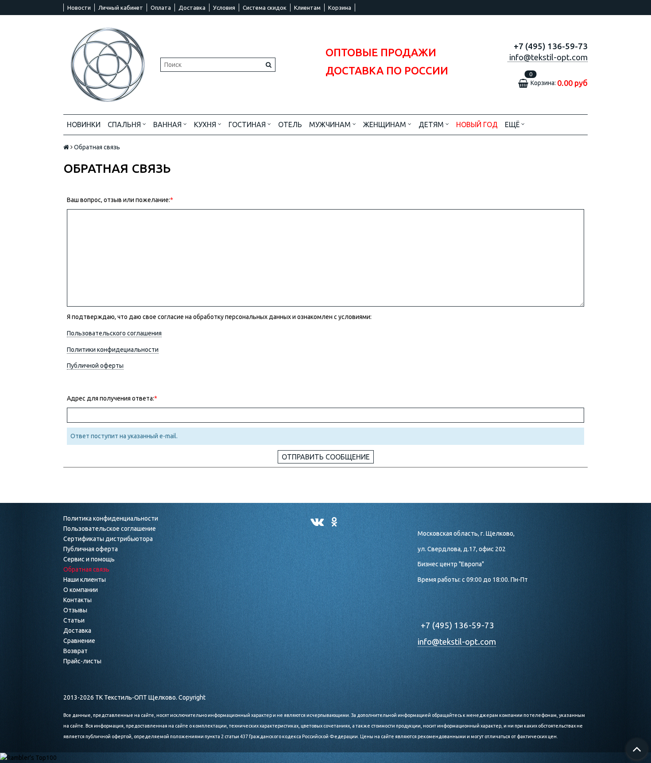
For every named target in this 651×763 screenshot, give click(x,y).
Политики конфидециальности (113, 349)
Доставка (191, 7)
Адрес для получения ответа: (110, 398)
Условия (224, 7)
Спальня (125, 124)
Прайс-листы (82, 661)
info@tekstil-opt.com (457, 641)
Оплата (161, 7)
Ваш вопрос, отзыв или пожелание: (118, 199)
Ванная (168, 124)
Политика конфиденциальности (110, 518)
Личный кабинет (120, 7)
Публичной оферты (95, 365)
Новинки (84, 124)
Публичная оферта (90, 549)
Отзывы (75, 610)
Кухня (206, 124)
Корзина (339, 7)
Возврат (75, 650)
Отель (290, 124)
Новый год (477, 124)
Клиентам (307, 7)
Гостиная (248, 124)
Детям (432, 124)
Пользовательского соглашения (114, 333)
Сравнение (79, 640)
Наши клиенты (84, 579)
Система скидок (265, 7)
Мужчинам (331, 124)
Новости (79, 7)
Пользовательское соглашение (109, 528)
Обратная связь (86, 569)
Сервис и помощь (89, 559)
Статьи (74, 620)
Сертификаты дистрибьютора (108, 538)
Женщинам (385, 124)
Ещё (512, 124)
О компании (80, 589)
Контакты (77, 599)
